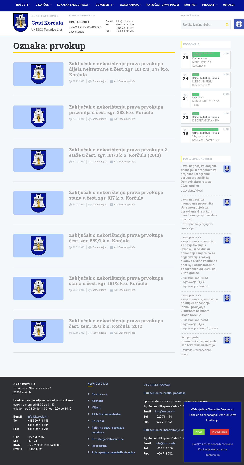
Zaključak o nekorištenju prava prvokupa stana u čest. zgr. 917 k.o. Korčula (116, 195)
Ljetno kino (198, 97)
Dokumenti (104, 4)
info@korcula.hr (124, 21)
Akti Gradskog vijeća (124, 81)
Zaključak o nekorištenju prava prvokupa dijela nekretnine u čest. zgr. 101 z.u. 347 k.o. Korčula (119, 69)
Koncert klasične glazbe (203, 54)
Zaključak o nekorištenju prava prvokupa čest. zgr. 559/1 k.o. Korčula (116, 238)
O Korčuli (43, 4)
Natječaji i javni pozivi (162, 4)
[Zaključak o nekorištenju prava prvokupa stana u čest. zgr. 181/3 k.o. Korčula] (38, 288)
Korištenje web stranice (108, 439)
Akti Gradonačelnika (106, 414)
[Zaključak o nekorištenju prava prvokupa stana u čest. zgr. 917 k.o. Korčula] (38, 203)
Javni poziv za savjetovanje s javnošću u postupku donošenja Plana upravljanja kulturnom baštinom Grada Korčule (199, 305)
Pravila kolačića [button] (219, 432)
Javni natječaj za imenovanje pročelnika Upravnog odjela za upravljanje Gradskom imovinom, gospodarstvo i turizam (199, 209)
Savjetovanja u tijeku (193, 282)
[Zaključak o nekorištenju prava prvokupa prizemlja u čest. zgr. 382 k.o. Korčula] (38, 117)
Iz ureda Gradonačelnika (197, 350)
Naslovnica (99, 394)
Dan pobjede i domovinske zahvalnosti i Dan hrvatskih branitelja (199, 341)
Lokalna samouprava (72, 4)
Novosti (22, 4)
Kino (195, 75)
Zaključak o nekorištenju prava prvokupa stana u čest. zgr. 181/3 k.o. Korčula (116, 281)
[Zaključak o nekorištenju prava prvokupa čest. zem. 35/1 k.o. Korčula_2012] (38, 331)
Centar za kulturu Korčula (205, 78)
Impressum (99, 445)
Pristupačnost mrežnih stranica (113, 452)
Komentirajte (99, 81)
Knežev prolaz (199, 58)
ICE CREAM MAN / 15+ (205, 120)
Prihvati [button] (198, 432)
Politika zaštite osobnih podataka (108, 430)
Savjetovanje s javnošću (195, 286)
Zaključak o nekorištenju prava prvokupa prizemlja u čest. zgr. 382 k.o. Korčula (116, 109)
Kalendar (98, 421)
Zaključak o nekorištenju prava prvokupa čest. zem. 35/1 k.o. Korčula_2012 (116, 323)
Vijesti (199, 190)
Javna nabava (129, 4)
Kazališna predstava (205, 129)
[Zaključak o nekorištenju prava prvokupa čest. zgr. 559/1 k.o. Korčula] (38, 245)
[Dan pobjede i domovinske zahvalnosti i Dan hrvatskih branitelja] (227, 340)
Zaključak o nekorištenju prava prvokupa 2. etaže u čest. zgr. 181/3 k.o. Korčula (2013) (118, 152)
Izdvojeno (188, 190)
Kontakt (190, 4)
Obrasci (228, 4)
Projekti (209, 4)
